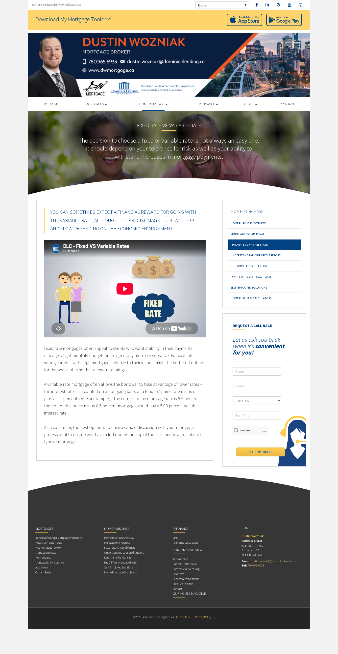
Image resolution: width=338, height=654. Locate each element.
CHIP (175, 537)
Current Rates (43, 572)
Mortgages (95, 104)
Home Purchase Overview (248, 223)
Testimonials (180, 559)
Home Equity (43, 557)
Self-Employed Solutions (249, 287)
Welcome (51, 104)
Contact (287, 104)
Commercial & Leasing (186, 569)
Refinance (207, 104)
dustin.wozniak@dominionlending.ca (274, 561)
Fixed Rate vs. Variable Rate (249, 244)
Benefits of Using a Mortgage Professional (59, 537)
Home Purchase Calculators (251, 298)
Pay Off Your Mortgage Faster (252, 277)
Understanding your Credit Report (256, 255)
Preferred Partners (183, 584)
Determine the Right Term (249, 266)
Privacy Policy (203, 617)
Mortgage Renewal (46, 552)
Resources (178, 574)
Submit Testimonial (185, 564)
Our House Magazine (189, 593)
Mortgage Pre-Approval (248, 234)
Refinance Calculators (185, 542)
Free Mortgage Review (48, 547)
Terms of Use (183, 617)
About (249, 104)
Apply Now (41, 567)
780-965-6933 (255, 565)
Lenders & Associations (186, 579)
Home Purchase (152, 104)
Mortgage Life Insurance (49, 562)
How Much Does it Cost (48, 542)
